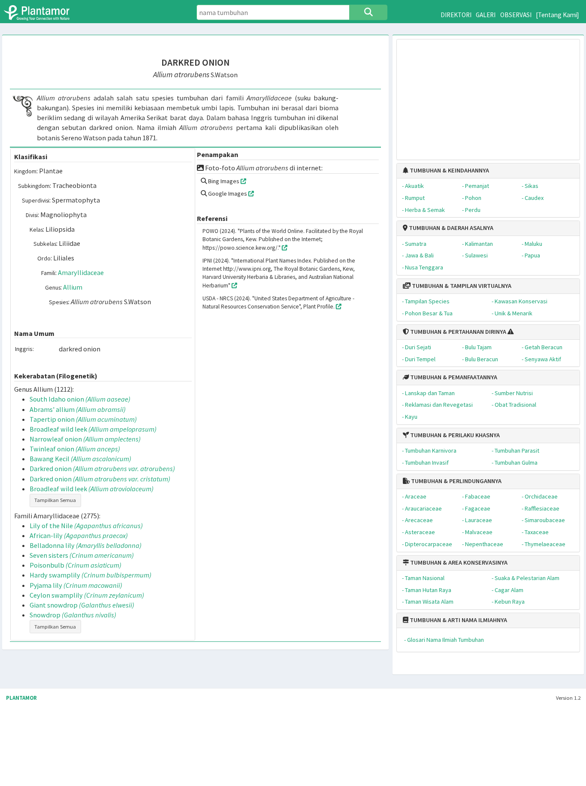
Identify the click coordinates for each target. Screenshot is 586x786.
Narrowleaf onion (85, 439)
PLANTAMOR (21, 698)
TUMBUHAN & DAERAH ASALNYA (450, 228)
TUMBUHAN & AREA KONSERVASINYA (458, 562)
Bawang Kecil (80, 458)
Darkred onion (102, 468)
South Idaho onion (80, 399)
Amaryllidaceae (81, 272)
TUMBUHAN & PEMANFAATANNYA (453, 377)
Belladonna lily (86, 545)
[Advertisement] (488, 95)
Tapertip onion (83, 419)
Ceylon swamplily (87, 595)
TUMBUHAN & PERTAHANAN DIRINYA (457, 332)
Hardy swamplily (90, 575)
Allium (72, 287)
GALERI (485, 15)
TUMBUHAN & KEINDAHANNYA (448, 170)
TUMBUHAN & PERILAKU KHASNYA (454, 435)
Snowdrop (73, 615)
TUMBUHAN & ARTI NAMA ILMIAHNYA (457, 620)
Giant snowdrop (82, 605)
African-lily (79, 535)
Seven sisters (82, 555)
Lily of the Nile (86, 525)
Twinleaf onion (75, 448)
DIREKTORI (456, 15)
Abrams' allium (78, 409)
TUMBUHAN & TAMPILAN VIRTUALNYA (461, 286)
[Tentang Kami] (557, 15)
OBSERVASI (516, 15)
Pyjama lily (76, 585)
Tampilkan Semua (55, 500)
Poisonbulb (75, 565)
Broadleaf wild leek (93, 429)
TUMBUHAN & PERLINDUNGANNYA (455, 481)
